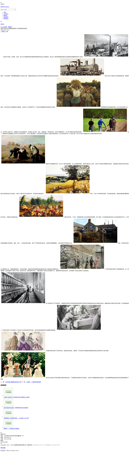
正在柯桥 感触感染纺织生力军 (13, 382)
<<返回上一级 (4, 31)
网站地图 (3, 447)
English (7, 6)
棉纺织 (5, 15)
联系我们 (6, 18)
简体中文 (3, 6)
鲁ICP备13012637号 (38, 445)
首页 (5, 12)
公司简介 (6, 14)
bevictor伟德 (4, 27)
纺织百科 (6, 17)
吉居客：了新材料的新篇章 (33, 382)
